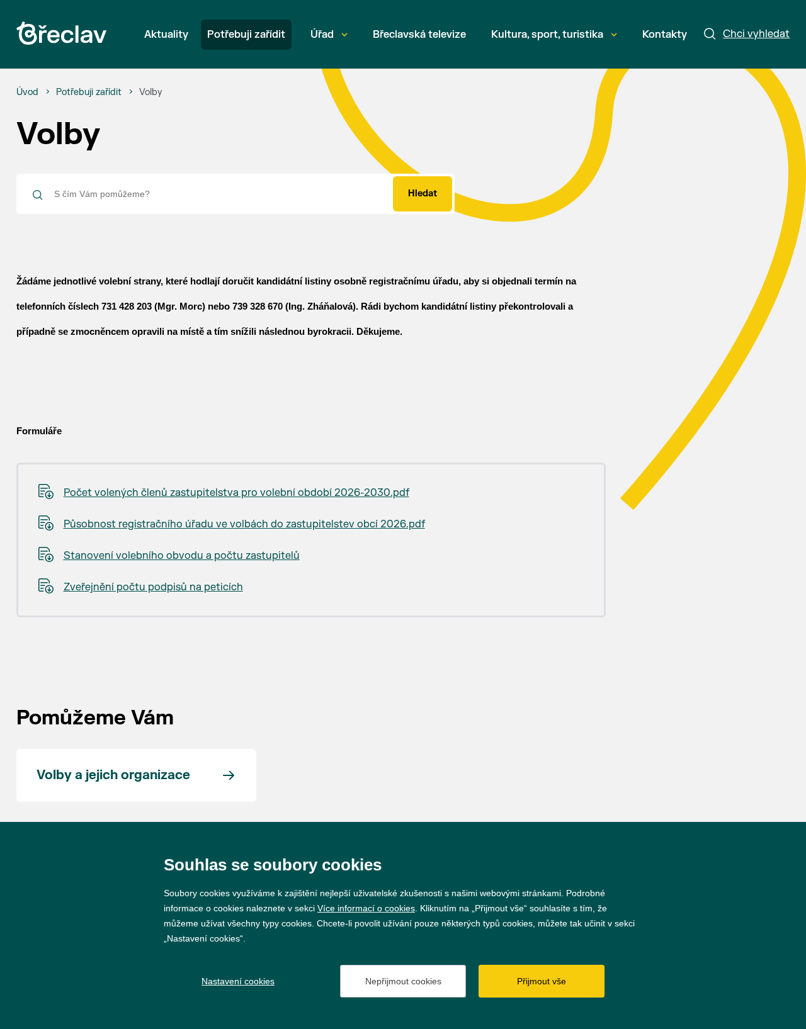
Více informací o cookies (366, 908)
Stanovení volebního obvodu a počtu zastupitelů (182, 555)
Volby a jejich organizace (113, 775)
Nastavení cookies (238, 981)
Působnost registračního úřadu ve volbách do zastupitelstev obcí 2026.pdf (244, 524)
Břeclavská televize (419, 34)
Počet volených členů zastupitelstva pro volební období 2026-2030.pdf (236, 492)
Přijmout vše (541, 981)
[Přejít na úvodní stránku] (61, 33)
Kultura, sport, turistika (547, 34)
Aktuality (166, 34)
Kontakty (664, 34)
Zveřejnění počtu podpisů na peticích (153, 587)
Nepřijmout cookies (403, 981)
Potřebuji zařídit (246, 34)
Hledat (422, 193)
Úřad (322, 34)
